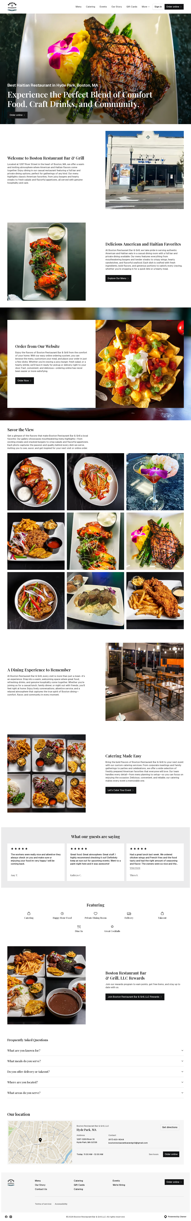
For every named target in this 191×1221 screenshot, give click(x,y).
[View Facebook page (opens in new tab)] (6, 1216)
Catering (90, 6)
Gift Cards (131, 6)
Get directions (169, 1127)
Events (103, 6)
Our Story (116, 6)
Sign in (158, 6)
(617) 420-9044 (116, 1139)
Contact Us (41, 1189)
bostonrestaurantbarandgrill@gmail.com (128, 1143)
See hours (153, 1154)
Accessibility (61, 1204)
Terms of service (43, 1204)
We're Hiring (119, 1184)
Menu (78, 6)
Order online (171, 1154)
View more (135, 868)
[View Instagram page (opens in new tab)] (10, 1216)
